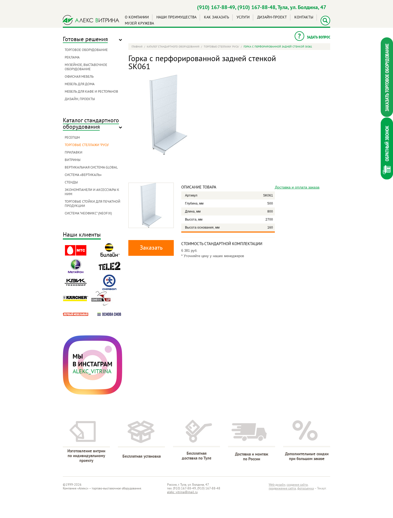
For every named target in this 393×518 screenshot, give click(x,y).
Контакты (303, 17)
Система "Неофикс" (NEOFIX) (88, 213)
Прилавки (73, 153)
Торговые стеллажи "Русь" (87, 145)
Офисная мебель (79, 77)
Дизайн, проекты (80, 99)
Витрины (72, 160)
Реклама (72, 58)
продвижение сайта (282, 489)
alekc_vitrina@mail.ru (182, 492)
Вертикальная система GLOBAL (91, 168)
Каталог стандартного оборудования (91, 124)
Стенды (71, 182)
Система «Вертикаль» (83, 175)
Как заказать (216, 17)
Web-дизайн (277, 485)
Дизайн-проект (272, 17)
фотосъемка (305, 489)
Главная (137, 47)
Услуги (243, 17)
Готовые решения (85, 39)
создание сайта (297, 485)
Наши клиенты (82, 235)
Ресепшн (72, 138)
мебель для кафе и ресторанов (91, 92)
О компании (137, 17)
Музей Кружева (139, 23)
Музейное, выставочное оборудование (86, 67)
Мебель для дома (80, 84)
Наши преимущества (176, 17)
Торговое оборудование (86, 50)
